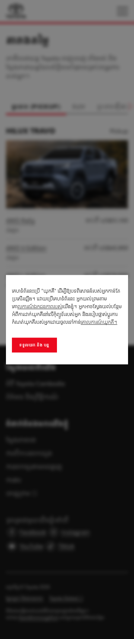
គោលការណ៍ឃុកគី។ (99, 322)
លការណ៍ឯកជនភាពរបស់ (39, 306)
